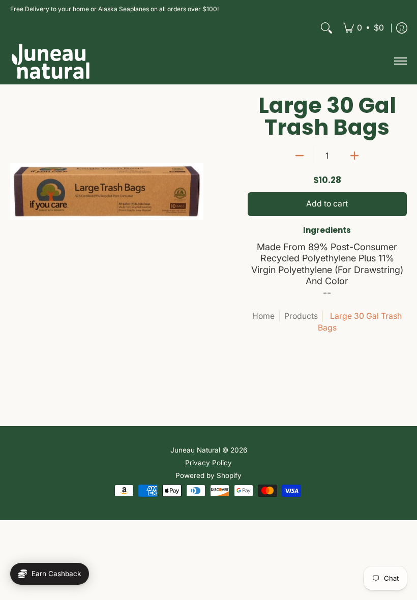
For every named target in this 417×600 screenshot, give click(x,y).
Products (301, 316)
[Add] (354, 155)
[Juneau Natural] (51, 61)
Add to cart (327, 203)
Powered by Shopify (208, 475)
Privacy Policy (208, 463)
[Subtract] (299, 155)
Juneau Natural (195, 450)
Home (263, 316)
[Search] (326, 28)
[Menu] (400, 61)
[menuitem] (363, 28)
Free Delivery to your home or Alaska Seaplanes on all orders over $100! (114, 9)
